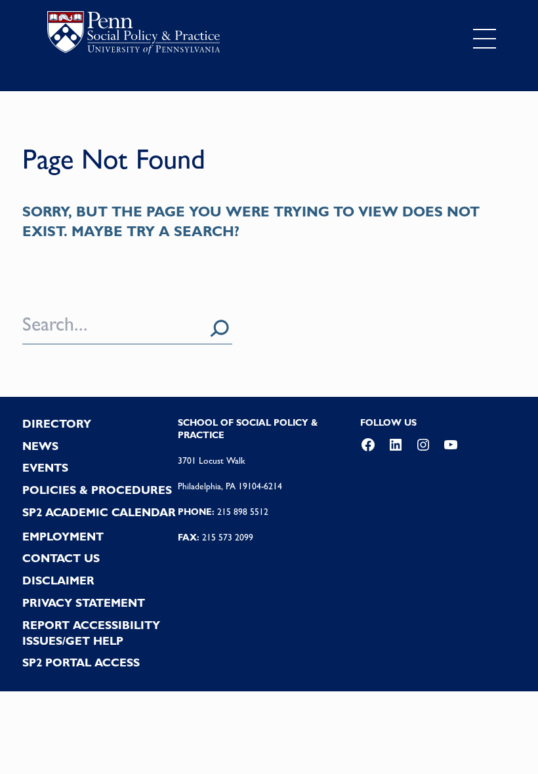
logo (133, 35)
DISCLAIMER (58, 580)
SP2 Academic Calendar (99, 512)
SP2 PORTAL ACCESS (81, 662)
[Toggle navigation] (484, 38)
